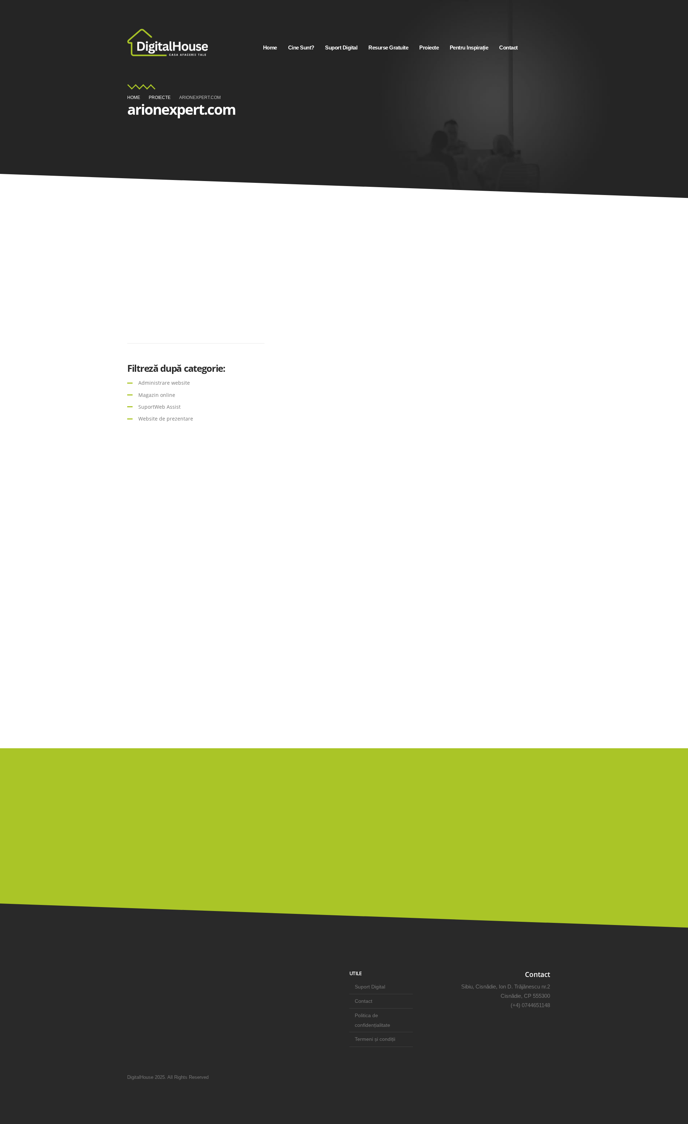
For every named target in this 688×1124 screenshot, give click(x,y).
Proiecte (429, 47)
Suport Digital (341, 47)
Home (270, 47)
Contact (508, 47)
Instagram (531, 1077)
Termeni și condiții (375, 1039)
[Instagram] (534, 47)
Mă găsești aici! (514, 851)
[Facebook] (551, 47)
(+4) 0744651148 (530, 1005)
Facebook (550, 1077)
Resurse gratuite (388, 47)
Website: (157, 322)
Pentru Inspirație (469, 47)
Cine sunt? (301, 47)
